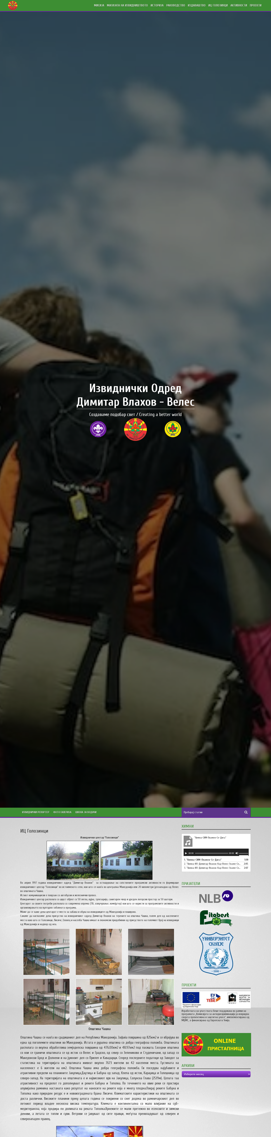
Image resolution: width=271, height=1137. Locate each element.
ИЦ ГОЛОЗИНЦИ (218, 5)
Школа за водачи (85, 812)
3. (212, 867)
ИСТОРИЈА (157, 5)
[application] (216, 852)
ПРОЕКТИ (255, 5)
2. (212, 863)
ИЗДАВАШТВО (197, 5)
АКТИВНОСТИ (238, 5)
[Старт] (186, 853)
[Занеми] (236, 853)
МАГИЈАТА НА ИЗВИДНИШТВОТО (127, 5)
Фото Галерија (62, 812)
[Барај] (246, 812)
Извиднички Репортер (35, 812)
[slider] (244, 853)
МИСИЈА (99, 5)
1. (203, 859)
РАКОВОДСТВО (175, 5)
